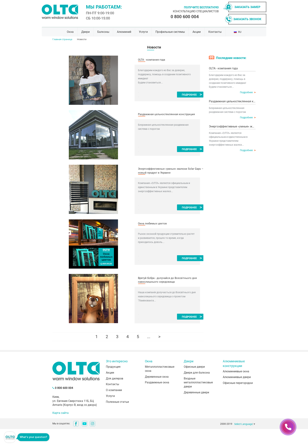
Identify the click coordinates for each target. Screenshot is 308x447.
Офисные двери (194, 366)
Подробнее (189, 94)
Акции (196, 32)
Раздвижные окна (157, 382)
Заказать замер (247, 7)
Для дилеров (114, 378)
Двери (85, 32)
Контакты (215, 32)
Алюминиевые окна (236, 371)
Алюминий (124, 32)
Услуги (143, 32)
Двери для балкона (197, 372)
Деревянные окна (157, 376)
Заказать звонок (247, 19)
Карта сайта (60, 413)
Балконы (103, 32)
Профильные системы (170, 32)
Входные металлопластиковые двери (198, 382)
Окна (70, 32)
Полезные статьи (117, 402)
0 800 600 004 (185, 16)
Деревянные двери (196, 392)
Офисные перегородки (238, 383)
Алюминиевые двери (237, 377)
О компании (114, 390)
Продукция (113, 366)
